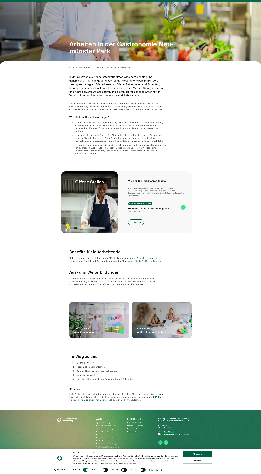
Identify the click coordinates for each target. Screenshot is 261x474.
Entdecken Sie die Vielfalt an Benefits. (142, 261)
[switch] (105, 470)
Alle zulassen (197, 454)
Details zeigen (154, 470)
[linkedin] (160, 442)
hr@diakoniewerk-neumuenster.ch (95, 400)
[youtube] (166, 442)
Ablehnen (197, 461)
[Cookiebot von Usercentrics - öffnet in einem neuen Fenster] (60, 470)
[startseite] (68, 7)
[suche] (201, 6)
